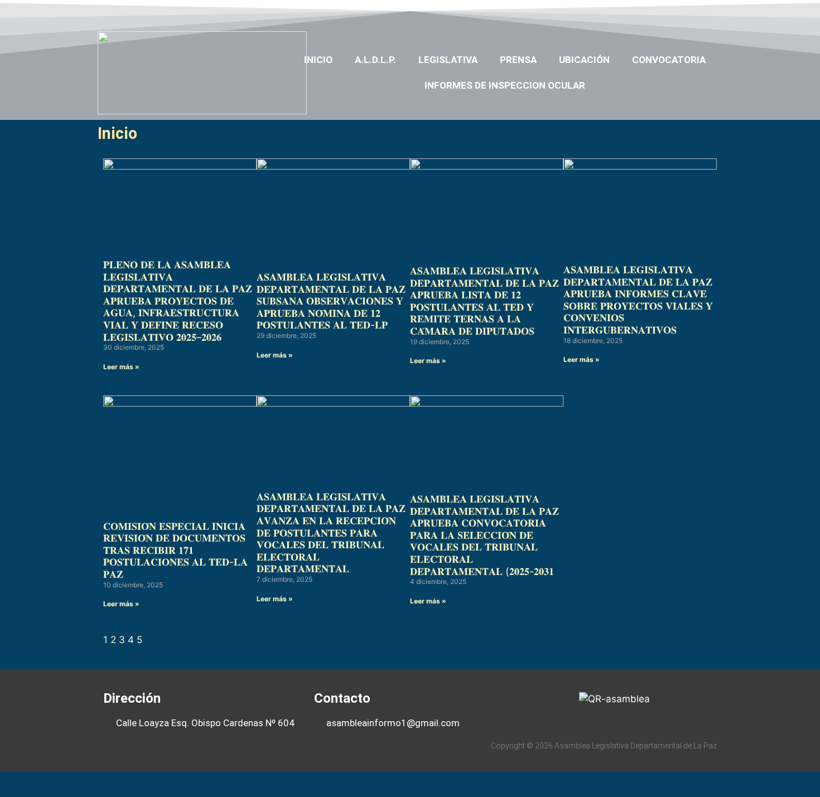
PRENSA (518, 59)
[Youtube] (668, 13)
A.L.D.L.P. (375, 59)
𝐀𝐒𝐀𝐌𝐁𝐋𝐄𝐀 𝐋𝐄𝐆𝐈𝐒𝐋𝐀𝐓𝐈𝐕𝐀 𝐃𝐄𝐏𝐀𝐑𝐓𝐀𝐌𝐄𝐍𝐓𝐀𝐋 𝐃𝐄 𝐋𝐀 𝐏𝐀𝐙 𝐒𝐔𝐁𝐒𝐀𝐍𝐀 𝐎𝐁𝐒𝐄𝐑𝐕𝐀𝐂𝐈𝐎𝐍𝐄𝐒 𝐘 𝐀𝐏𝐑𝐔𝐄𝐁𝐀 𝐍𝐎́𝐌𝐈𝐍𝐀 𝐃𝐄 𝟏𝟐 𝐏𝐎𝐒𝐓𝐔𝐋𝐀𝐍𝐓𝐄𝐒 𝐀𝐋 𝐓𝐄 (331, 301)
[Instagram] (690, 13)
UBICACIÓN (584, 59)
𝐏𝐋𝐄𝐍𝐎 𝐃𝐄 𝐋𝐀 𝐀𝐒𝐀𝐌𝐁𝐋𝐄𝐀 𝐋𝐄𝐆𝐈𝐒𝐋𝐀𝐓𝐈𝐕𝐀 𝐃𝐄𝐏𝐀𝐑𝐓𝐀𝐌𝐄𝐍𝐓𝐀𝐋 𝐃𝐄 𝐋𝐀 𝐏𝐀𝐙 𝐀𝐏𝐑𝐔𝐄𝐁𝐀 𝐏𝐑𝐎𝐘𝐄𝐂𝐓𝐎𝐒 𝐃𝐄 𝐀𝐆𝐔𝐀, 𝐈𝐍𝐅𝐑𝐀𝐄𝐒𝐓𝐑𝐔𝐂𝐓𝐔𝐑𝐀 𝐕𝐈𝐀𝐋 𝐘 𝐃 (177, 301)
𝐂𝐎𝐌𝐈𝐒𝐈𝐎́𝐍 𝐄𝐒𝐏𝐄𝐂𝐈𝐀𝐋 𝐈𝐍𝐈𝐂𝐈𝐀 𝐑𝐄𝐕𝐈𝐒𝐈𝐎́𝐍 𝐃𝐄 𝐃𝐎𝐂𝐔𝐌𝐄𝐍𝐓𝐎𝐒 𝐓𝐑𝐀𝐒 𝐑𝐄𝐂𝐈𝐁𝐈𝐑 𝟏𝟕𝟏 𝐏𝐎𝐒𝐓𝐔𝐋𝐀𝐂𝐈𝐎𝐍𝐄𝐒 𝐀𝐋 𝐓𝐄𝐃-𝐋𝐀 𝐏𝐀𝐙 (175, 550)
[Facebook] (625, 13)
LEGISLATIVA (447, 59)
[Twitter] (646, 13)
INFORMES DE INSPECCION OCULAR (505, 85)
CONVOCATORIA (669, 59)
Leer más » (121, 367)
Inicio (318, 59)
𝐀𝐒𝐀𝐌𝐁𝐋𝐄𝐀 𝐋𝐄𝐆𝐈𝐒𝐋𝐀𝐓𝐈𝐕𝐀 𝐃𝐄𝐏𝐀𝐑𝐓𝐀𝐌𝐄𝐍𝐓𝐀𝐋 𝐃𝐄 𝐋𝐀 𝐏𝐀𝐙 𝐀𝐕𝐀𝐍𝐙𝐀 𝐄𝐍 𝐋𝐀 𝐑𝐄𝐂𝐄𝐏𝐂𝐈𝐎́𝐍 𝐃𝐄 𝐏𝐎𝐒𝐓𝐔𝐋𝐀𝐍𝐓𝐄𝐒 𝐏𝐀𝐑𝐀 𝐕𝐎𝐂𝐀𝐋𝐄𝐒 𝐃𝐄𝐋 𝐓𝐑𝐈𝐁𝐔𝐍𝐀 (331, 533)
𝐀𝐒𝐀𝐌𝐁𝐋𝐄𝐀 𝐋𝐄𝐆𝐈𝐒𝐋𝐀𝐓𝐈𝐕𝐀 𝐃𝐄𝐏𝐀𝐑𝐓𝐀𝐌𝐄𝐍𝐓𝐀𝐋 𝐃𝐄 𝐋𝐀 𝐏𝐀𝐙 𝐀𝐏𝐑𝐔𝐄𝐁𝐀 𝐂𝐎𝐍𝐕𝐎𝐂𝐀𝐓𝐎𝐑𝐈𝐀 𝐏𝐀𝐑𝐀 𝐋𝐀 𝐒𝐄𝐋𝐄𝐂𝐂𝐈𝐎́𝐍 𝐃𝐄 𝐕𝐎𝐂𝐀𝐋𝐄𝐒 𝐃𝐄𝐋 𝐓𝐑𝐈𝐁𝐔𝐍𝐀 (484, 535)
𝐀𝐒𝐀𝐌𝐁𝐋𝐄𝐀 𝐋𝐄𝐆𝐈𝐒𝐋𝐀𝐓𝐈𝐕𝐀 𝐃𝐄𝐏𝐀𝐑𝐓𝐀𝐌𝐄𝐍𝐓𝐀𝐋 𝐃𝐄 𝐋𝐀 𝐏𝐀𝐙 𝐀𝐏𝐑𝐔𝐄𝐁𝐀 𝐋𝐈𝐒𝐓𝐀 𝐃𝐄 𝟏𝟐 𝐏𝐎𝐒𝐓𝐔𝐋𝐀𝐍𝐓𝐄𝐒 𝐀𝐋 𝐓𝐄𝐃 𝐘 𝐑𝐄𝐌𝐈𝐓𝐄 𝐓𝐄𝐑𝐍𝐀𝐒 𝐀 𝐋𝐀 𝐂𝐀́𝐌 (484, 301)
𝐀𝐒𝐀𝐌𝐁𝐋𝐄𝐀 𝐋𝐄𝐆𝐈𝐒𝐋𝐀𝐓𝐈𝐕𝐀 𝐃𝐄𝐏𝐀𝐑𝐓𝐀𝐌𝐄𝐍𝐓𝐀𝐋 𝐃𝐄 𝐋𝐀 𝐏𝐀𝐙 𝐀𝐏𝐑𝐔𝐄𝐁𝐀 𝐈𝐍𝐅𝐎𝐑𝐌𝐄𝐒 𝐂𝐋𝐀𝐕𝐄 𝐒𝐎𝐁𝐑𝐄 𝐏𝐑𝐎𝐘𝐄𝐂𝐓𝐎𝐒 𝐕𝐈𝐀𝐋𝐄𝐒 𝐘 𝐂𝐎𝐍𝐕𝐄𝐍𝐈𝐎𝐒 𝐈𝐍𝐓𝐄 (638, 300)
